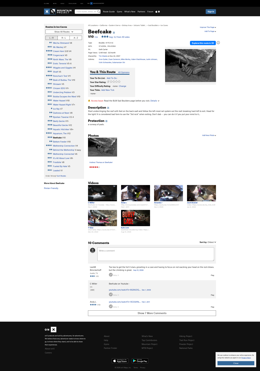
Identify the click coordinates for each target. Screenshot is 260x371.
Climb (46, 3)
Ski (82, 3)
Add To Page (209, 31)
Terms (136, 367)
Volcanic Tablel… (140, 25)
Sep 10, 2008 (138, 270)
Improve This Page (207, 27)
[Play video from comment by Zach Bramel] (201, 193)
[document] (235, 359)
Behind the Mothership (63, 150)
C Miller (91, 203)
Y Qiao (90, 228)
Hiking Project (185, 336)
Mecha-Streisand (61, 43)
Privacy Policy (246, 358)
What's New (129, 11)
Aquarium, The (60, 133)
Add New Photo (208, 135)
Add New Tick (107, 90)
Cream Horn (58, 51)
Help (106, 340)
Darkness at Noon (61, 113)
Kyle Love (125, 228)
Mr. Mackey (58, 47)
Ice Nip (56, 109)
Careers (48, 352)
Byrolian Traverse (61, 117)
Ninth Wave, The (60, 59)
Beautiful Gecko (60, 125)
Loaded (56, 170)
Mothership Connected (63, 154)
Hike (62, 3)
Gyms (119, 11)
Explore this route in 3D (203, 43)
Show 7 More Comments (152, 313)
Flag (212, 275)
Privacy (142, 367)
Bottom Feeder (60, 141)
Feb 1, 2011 (146, 302)
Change (122, 86)
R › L (64, 38)
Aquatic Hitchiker (61, 129)
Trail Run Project (186, 340)
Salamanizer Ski (118, 62)
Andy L (124, 203)
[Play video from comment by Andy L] (135, 193)
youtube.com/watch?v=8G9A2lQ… (125, 289)
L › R (51, 38)
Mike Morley (125, 59)
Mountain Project (149, 344)
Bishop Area (127, 25)
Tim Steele (103, 56)
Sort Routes (61, 176)
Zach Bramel (192, 203)
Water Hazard (59, 100)
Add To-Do (112, 78)
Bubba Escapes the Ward (64, 96)
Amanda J (158, 203)
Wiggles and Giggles (62, 67)
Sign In (211, 11)
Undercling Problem (62, 92)
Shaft (55, 71)
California (103, 25)
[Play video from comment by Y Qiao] (102, 218)
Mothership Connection (64, 145)
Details (153, 100)
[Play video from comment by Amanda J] (168, 193)
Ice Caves (164, 25)
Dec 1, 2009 (146, 290)
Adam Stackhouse (138, 59)
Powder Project (186, 344)
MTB (55, 3)
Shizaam (57, 84)
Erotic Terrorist (59, 63)
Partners (141, 11)
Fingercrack (58, 55)
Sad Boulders (153, 25)
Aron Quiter (103, 59)
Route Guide (109, 11)
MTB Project (147, 348)
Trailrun (73, 3)
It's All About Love (61, 158)
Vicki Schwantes (105, 62)
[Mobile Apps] (157, 11)
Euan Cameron (114, 59)
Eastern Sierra (114, 25)
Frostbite (57, 162)
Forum (150, 11)
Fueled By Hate (60, 166)
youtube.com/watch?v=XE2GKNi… (125, 302)
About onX (50, 348)
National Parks (186, 348)
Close (235, 363)
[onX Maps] (50, 331)
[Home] (59, 11)
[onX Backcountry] (95, 3)
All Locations (93, 25)
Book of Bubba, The (62, 80)
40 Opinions (123, 72)
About (106, 336)
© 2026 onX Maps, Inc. (123, 367)
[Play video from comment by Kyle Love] (135, 218)
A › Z (76, 38)
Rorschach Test (60, 76)
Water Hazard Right (62, 104)
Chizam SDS (59, 88)
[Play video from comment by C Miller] (102, 193)
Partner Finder (110, 348)
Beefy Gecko (59, 121)
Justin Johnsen (151, 59)
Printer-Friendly (51, 188)
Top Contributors (149, 340)
